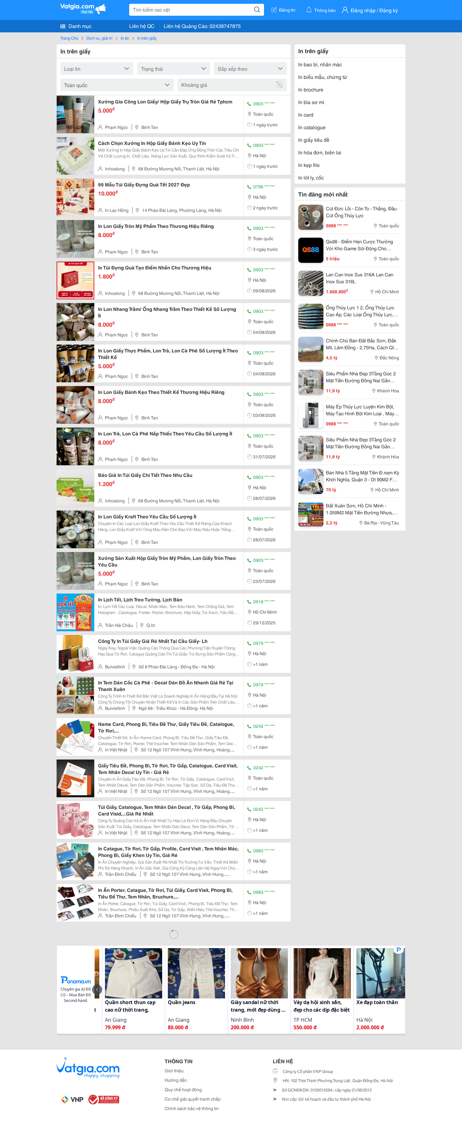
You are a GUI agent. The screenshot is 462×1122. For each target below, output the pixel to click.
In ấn (125, 38)
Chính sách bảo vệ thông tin (192, 1108)
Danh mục (79, 25)
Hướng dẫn (176, 1080)
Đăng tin (287, 10)
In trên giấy (147, 38)
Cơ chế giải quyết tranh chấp (193, 1099)
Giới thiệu (174, 1070)
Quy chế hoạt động (183, 1089)
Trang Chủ (69, 38)
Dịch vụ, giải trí (99, 38)
